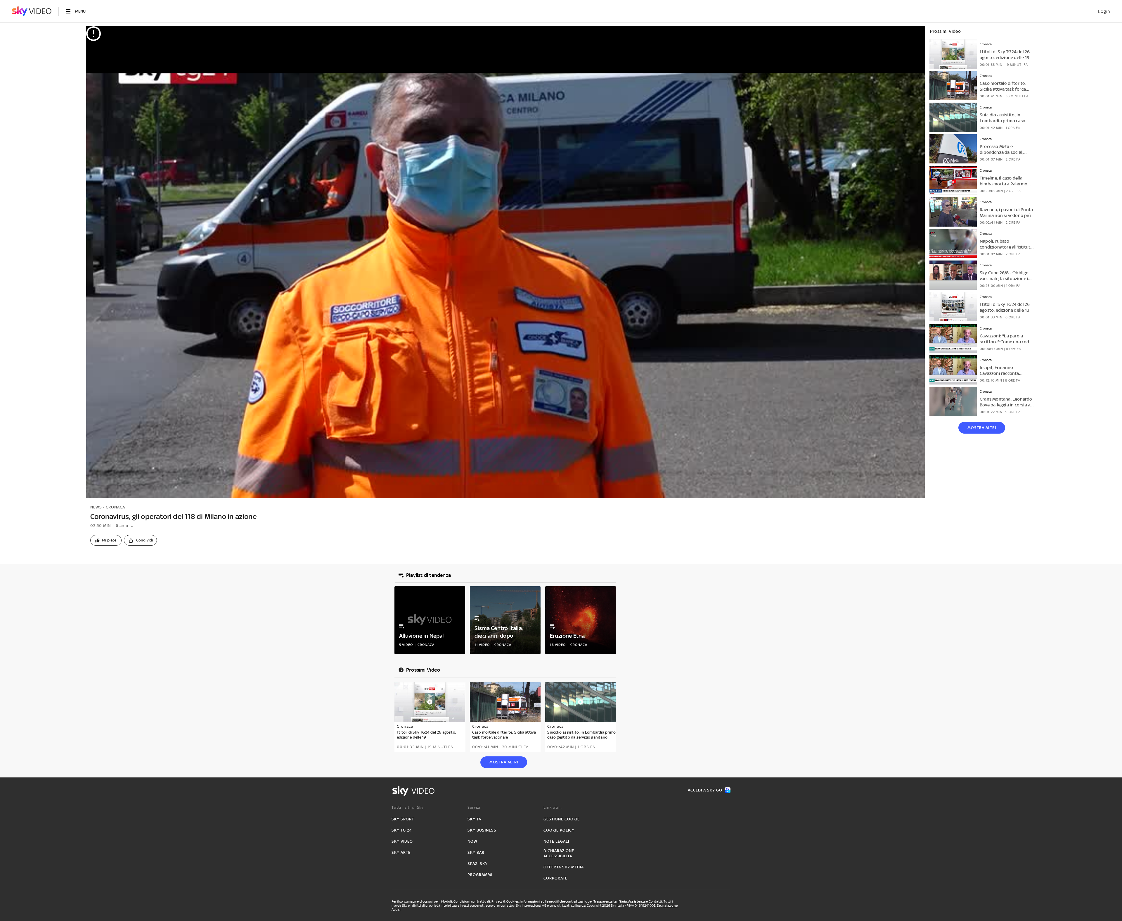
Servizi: (475, 807)
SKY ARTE (401, 852)
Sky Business (482, 830)
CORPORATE (555, 878)
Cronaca (115, 507)
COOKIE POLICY (558, 830)
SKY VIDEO (402, 841)
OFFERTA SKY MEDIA (563, 867)
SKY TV (475, 819)
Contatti (655, 901)
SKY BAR (476, 852)
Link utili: (552, 807)
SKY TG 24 (402, 830)
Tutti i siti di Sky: (408, 807)
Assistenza (636, 901)
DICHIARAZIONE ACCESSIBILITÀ (558, 853)
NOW (472, 841)
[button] (106, 540)
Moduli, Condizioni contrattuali (465, 901)
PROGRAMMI (480, 874)
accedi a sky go (705, 790)
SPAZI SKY (478, 863)
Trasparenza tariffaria (610, 901)
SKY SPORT (403, 819)
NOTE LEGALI (556, 841)
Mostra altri (981, 427)
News (96, 507)
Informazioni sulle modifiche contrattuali (552, 901)
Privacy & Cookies (505, 901)
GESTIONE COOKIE (561, 819)
